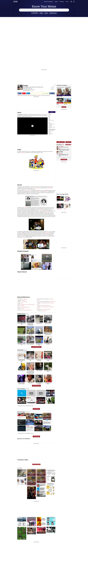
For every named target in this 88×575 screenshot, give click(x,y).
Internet (39, 191)
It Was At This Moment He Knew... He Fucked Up (30, 324)
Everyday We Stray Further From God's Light (21, 360)
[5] (20, 212)
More (67, 1)
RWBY (58, 201)
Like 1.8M (52, 93)
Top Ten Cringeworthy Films (46, 309)
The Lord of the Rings (36, 187)
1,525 (53, 89)
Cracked (45, 191)
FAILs (38, 115)
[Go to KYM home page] (15, 1)
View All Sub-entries (36, 385)
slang (52, 123)
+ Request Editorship (68, 144)
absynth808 (50, 125)
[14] (52, 187)
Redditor (25, 207)
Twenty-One (61, 153)
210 (52, 87)
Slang (49, 116)
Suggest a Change (60, 142)
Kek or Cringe (39, 370)
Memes (46, 13)
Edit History (68, 142)
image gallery (29, 95)
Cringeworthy (22, 152)
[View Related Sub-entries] (27, 88)
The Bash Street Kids (24, 301)
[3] (17, 301)
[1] (17, 298)
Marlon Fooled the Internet (39, 383)
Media (56, 1)
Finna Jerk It (30, 382)
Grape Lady (30, 334)
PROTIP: (19, 95)
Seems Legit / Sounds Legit (21, 323)
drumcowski (50, 126)
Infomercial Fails (48, 323)
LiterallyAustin (33, 89)
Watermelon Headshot (21, 334)
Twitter (49, 132)
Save (24, 93)
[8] (29, 186)
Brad (59, 148)
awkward (49, 123)
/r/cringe (22, 303)
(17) (63, 144)
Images (41, 13)
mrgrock (54, 127)
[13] (37, 306)
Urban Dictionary (50, 133)
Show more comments (36, 464)
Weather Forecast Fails (39, 344)
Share (20, 93)
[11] (24, 235)
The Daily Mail (49, 187)
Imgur (48, 231)
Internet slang (43, 114)
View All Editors (64, 159)
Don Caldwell (31, 90)
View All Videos (36, 408)
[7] (21, 210)
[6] (17, 306)
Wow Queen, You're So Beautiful (39, 360)
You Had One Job (39, 323)
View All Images (36, 436)
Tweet (28, 93)
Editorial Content (53, 13)
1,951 (53, 88)
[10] (20, 234)
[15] (42, 209)
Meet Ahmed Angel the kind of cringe (45, 305)
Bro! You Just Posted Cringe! (48, 360)
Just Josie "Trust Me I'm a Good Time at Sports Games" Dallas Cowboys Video (30, 372)
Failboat (39, 334)
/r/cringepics (22, 308)
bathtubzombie (50, 127)
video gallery (38, 95)
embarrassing (50, 124)
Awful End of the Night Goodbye (24, 307)
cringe (53, 124)
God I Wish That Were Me (30, 360)
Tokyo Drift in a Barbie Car (21, 344)
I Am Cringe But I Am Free (48, 371)
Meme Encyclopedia (48, 1)
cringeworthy (23, 300)
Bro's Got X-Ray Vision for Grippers (21, 383)
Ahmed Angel (47, 232)
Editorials (62, 1)
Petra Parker (66, 201)
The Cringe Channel (52, 301)
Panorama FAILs (48, 334)
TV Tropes (40, 209)
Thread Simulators (21, 370)
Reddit (49, 131)
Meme (64, 95)
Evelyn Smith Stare (59, 96)
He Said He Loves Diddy (48, 383)
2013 (49, 118)
